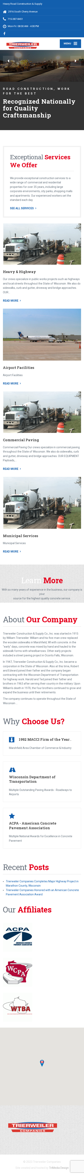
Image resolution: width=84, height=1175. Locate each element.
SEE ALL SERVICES (22, 215)
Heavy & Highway (19, 278)
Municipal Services (20, 542)
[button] (8, 61)
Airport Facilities (18, 374)
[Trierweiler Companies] (22, 43)
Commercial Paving (21, 446)
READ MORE (10, 307)
